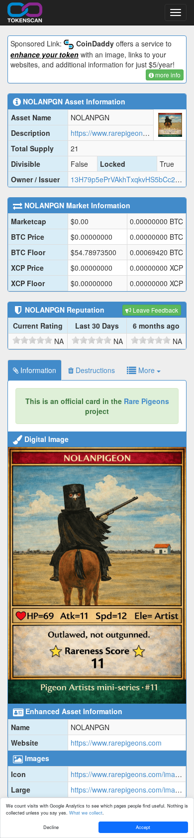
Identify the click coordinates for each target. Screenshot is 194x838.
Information (37, 370)
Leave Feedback (154, 310)
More (146, 370)
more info (167, 74)
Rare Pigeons (146, 401)
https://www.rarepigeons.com (116, 743)
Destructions (94, 370)
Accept (143, 827)
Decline (51, 827)
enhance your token (44, 54)
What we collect (85, 812)
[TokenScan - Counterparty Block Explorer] (24, 10)
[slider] (32, 340)
